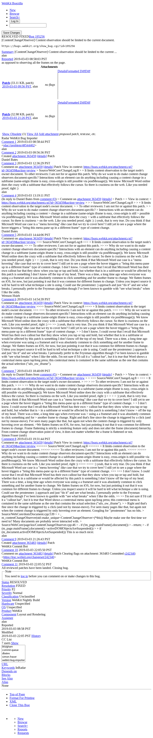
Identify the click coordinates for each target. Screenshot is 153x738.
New (13, 10)
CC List (7, 639)
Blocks (6, 675)
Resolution (8, 585)
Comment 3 (9, 163)
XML (13, 701)
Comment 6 (9, 299)
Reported (7, 59)
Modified (7, 632)
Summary (8, 52)
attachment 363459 (24, 156)
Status (5, 582)
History (36, 636)
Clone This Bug (20, 705)
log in (24, 576)
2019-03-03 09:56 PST (16, 86)
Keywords (8, 667)
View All (32, 134)
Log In (14, 21)
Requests (23, 733)
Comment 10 (10, 550)
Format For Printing (22, 698)
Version (6, 600)
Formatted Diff (75, 71)
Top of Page (17, 694)
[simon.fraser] (13, 657)
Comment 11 (10, 564)
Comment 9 (9, 539)
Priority (6, 589)
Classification (10, 596)
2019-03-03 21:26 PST (16, 118)
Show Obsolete (12, 134)
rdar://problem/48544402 (19, 145)
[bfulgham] (13, 646)
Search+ (15, 17)
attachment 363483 (24, 542)
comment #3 (48, 199)
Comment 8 (9, 439)
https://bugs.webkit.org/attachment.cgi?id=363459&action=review (43, 202)
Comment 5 (9, 235)
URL (5, 664)
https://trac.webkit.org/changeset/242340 (28, 557)
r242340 (130, 553)
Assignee (7, 618)
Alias (5, 682)
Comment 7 (9, 371)
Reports (22, 729)
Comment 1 (9, 141)
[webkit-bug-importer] (13, 660)
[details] (42, 156)
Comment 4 (9, 195)
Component (9, 614)
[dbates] (13, 653)
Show (15, 643)
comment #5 (48, 374)
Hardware (8, 603)
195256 (40, 36)
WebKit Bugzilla (12, 3)
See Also (7, 678)
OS (4, 607)
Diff (87, 71)
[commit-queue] (13, 650)
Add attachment (49, 134)
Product (6, 610)
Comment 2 (9, 152)
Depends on (9, 671)
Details (62, 71)
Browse (14, 13)
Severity (7, 593)
